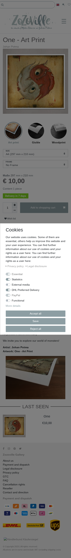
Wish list (11, 218)
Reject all (35, 328)
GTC (6, 476)
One (47, 416)
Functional (18, 300)
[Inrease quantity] (14, 205)
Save (36, 321)
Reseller (8, 488)
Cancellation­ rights (14, 484)
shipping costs (54, 550)
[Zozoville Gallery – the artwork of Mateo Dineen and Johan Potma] (31, 21)
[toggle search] (63, 5)
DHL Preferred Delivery (25, 289)
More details (13, 305)
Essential (17, 274)
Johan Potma (11, 46)
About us (8, 460)
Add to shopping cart (42, 207)
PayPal (16, 295)
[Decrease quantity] (14, 210)
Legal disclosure (12, 468)
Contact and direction (15, 492)
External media (21, 284)
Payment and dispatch (16, 464)
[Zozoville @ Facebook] (5, 448)
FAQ (5, 480)
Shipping (46, 426)
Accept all (35, 313)
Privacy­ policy (11, 472)
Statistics (17, 279)
